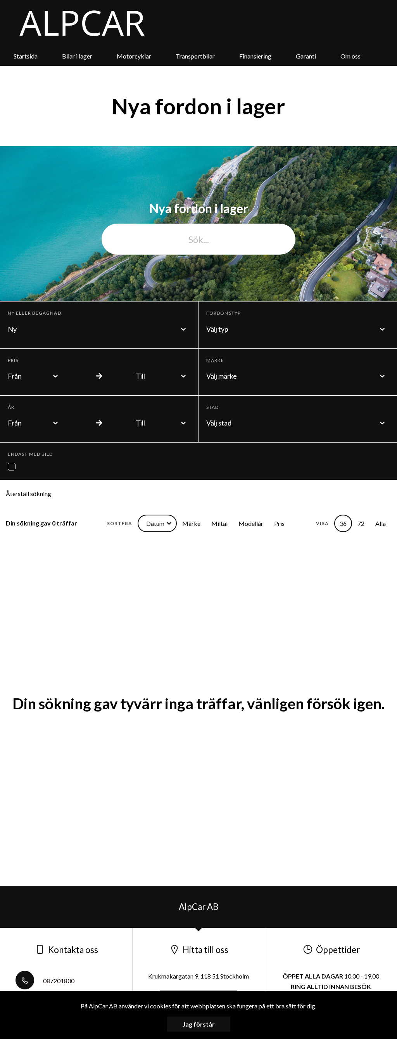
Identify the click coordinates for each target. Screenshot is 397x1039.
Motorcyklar (134, 56)
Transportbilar (195, 56)
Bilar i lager (77, 56)
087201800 (58, 980)
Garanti (306, 56)
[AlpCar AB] (82, 23)
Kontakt (187, 75)
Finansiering (255, 56)
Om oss (350, 56)
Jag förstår (199, 1024)
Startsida (26, 56)
